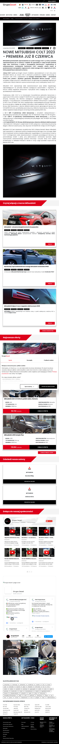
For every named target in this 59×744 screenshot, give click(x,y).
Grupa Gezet (17, 520)
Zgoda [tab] (10, 360)
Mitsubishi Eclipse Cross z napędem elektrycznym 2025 (22, 306)
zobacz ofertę (43, 411)
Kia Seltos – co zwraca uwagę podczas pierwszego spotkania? (29, 537)
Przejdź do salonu (29, 481)
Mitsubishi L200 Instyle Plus (14, 435)
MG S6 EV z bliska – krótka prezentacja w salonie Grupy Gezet (46, 537)
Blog (12, 18)
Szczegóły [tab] (29, 360)
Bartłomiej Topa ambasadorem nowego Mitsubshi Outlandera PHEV (26, 266)
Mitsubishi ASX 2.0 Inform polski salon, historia (21, 399)
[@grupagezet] (8, 636)
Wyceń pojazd (22, 15)
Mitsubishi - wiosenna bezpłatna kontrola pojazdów (21, 227)
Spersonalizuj (28, 386)
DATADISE (56, 742)
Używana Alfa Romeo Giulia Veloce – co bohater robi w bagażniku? (12, 537)
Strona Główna (6, 18)
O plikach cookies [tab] (49, 360)
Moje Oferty (52, 1)
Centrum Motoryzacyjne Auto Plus (19, 599)
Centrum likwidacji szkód (28, 15)
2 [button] (29, 571)
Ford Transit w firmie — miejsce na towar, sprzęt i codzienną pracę (46, 558)
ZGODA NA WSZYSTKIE (48, 386)
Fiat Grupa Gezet (40, 599)
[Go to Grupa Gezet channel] (8, 521)
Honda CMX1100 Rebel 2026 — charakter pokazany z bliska (12, 558)
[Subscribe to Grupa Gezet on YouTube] (50, 521)
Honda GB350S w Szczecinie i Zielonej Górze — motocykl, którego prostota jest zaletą (29, 558)
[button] (4, 547)
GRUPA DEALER (50, 742)
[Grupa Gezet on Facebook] (8, 590)
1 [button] (27, 571)
